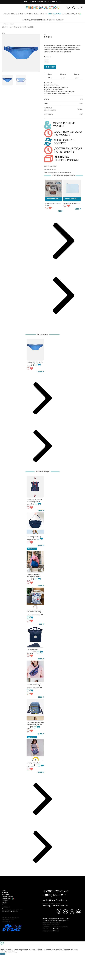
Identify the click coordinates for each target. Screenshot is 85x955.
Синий (81, 103)
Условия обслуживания (10, 911)
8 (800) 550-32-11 (54, 895)
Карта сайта (6, 907)
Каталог (7, 14)
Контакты (5, 892)
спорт (51, 172)
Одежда (32, 14)
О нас (24, 20)
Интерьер (24, 14)
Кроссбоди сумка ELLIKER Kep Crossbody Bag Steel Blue (35, 725)
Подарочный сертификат (37, 20)
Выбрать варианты (53, 198)
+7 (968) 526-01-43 (55, 891)
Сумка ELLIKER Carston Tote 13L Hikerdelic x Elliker (34, 502)
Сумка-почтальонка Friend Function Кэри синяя (33, 577)
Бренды (73, 14)
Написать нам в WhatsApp (51, 929)
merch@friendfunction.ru (55, 905)
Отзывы (4, 903)
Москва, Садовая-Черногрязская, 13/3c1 (55, 918)
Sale (79, 14)
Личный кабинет (56, 20)
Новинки (65, 14)
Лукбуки (5, 900)
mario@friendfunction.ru (54, 900)
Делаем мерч (6, 898)
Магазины (5, 894)
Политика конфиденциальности (12, 909)
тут (17, 952)
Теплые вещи (41, 14)
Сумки (12, 24)
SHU (3, 33)
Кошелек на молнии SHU (71, 203)
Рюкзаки (15, 14)
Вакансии (5, 905)
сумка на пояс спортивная (62, 172)
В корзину (50, 67)
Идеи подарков (54, 14)
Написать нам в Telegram (50, 931)
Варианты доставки (50, 166)
